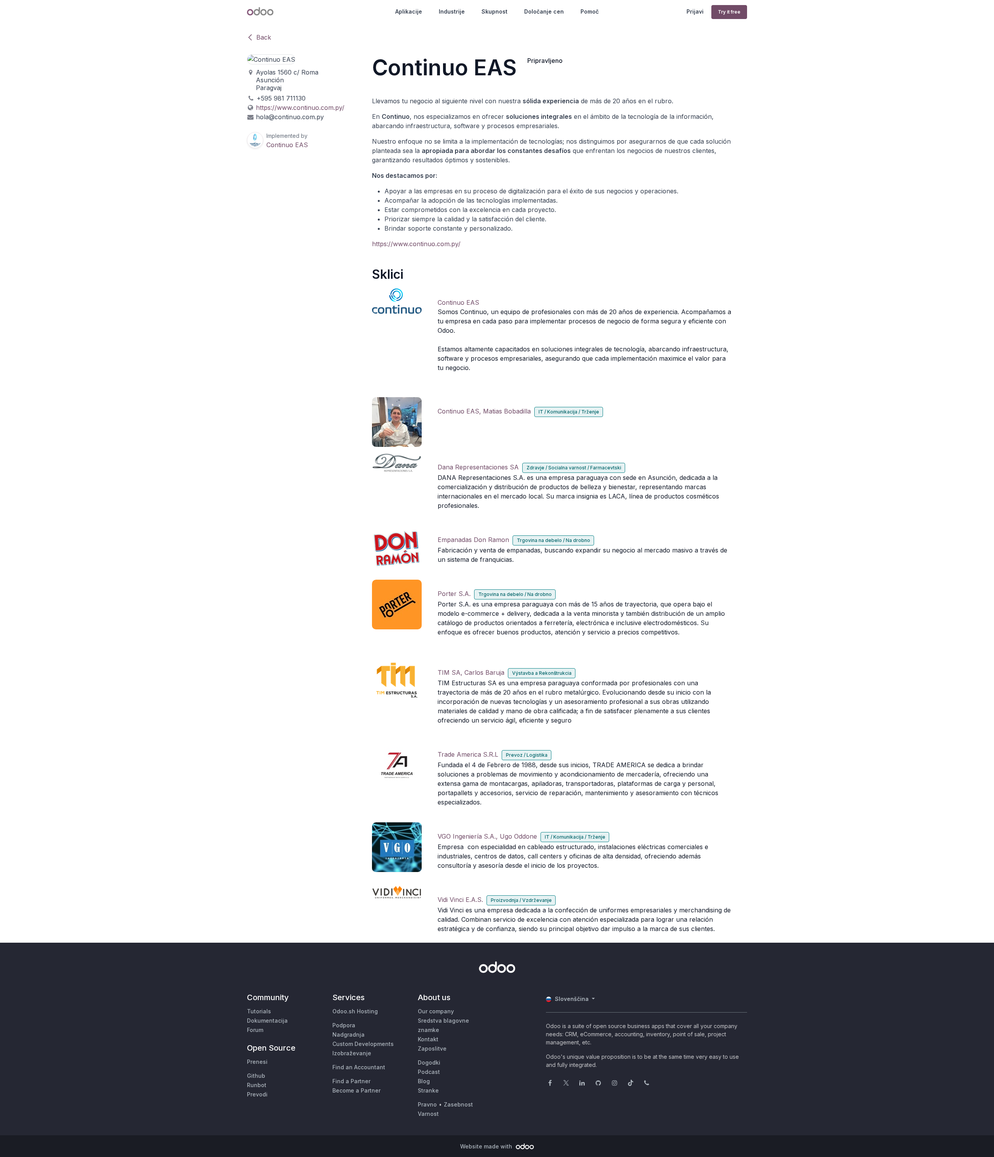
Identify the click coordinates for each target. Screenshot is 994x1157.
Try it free (729, 12)
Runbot (256, 1085)
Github (256, 1075)
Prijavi (695, 11)
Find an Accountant (358, 1067)
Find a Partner (351, 1081)
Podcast (429, 1071)
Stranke (428, 1090)
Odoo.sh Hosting (355, 1011)
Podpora (343, 1025)
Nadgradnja (348, 1034)
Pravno (427, 1104)
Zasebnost (458, 1104)
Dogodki (429, 1062)
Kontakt (428, 1039)
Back (263, 37)
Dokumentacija (267, 1020)
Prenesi (257, 1061)
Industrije (452, 11)
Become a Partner (356, 1090)
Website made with (487, 1146)
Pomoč (589, 11)
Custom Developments (363, 1044)
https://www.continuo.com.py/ (416, 244)
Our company (436, 1011)
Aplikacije (408, 11)
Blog (424, 1081)
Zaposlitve (432, 1048)
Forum (255, 1030)
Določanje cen (544, 11)
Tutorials (259, 1011)
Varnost (428, 1113)
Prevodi (257, 1094)
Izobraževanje (351, 1053)
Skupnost (494, 11)
